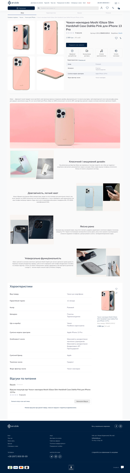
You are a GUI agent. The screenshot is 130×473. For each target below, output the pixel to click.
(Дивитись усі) (81, 60)
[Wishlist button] (116, 38)
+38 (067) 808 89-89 (18, 456)
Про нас (53, 3)
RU (118, 3)
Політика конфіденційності (57, 443)
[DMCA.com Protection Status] (71, 467)
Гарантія (46, 3)
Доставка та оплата (37, 3)
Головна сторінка (13, 17)
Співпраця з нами (76, 3)
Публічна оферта (55, 441)
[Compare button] (120, 38)
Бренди (10, 443)
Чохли (21, 17)
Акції (88, 3)
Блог (84, 3)
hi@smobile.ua (96, 438)
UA (116, 3)
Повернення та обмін (63, 3)
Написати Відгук (82, 401)
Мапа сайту (11, 441)
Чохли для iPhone (30, 17)
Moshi (120, 33)
